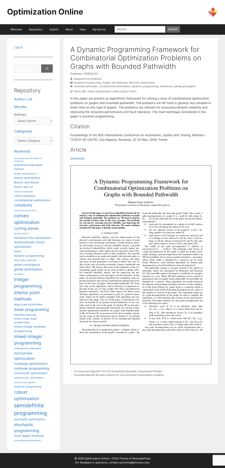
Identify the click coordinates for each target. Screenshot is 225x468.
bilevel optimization (27, 178)
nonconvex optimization (24, 356)
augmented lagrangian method (28, 167)
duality (17, 251)
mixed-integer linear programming (25, 320)
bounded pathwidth (86, 86)
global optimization (28, 269)
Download (77, 158)
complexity (23, 205)
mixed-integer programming (28, 340)
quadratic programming (27, 386)
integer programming (28, 283)
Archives (20, 114)
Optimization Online (45, 11)
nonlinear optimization (31, 364)
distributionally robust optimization (29, 244)
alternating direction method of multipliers (28, 159)
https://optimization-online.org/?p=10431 (112, 91)
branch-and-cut (23, 186)
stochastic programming (26, 427)
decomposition (21, 233)
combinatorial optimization (114, 86)
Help (83, 29)
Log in (18, 47)
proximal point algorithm (25, 382)
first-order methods (25, 260)
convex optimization (27, 219)
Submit (54, 29)
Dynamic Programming (87, 82)
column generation (24, 195)
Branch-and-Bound (26, 182)
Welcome (16, 29)
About (69, 29)
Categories (23, 131)
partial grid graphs (185, 86)
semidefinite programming (30, 409)
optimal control (21, 377)
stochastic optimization (29, 419)
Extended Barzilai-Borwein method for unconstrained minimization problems (119, 374)
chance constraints (23, 191)
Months (20, 107)
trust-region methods (29, 435)
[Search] (47, 68)
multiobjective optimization (27, 348)
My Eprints (99, 29)
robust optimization (26, 395)
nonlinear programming (31, 368)
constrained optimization (25, 210)
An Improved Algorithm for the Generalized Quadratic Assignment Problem (118, 371)
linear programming (31, 309)
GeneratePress (141, 458)
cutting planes (26, 228)
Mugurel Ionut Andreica (87, 78)
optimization (37, 377)
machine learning (25, 314)
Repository (36, 29)
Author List (23, 99)
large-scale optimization (28, 304)
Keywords (22, 151)
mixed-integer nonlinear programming (30, 329)
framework (166, 86)
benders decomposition (25, 173)
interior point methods (27, 295)
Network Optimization (142, 82)
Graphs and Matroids (115, 82)
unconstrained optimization (27, 440)
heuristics (19, 274)
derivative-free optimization (32, 238)
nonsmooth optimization (30, 373)
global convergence (27, 264)
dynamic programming (145, 86)
